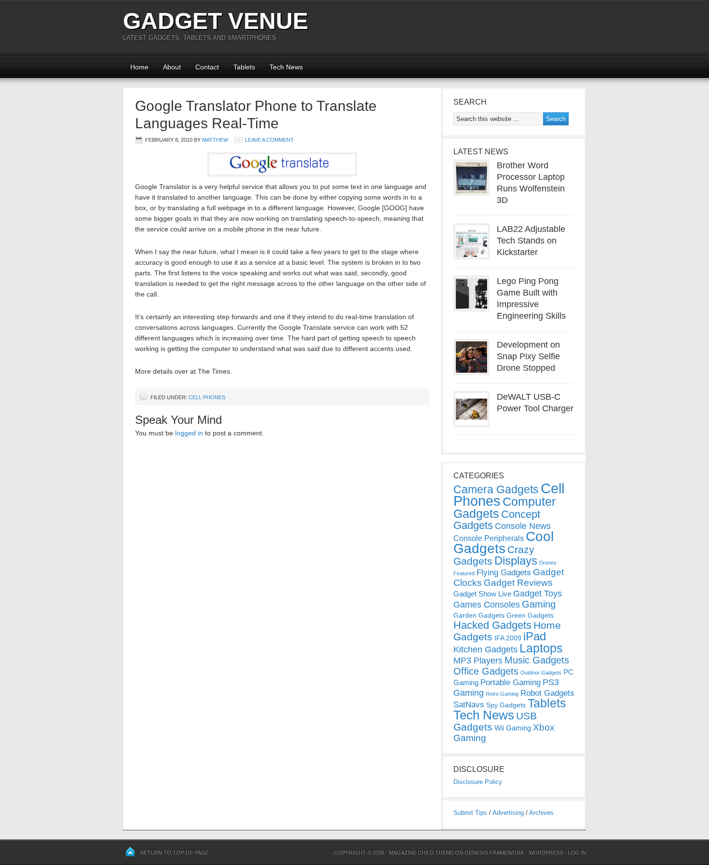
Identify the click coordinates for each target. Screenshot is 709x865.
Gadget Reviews (518, 583)
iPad (534, 636)
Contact (207, 67)
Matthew (215, 140)
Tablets (244, 67)
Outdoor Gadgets (540, 673)
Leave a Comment (269, 140)
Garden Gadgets (478, 615)
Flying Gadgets (504, 572)
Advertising (508, 812)
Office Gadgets (485, 671)
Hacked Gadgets (492, 625)
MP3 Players (478, 660)
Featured (464, 573)
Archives (541, 812)
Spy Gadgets (506, 705)
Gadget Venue (215, 21)
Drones (548, 563)
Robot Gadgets (547, 693)
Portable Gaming (510, 682)
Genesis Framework (494, 852)
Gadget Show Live (482, 594)
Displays (515, 560)
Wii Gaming (512, 728)
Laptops (541, 648)
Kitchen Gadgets (485, 649)
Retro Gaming (502, 694)
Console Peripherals (488, 538)
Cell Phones (207, 397)
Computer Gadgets (504, 507)
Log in (577, 852)
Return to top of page (174, 852)
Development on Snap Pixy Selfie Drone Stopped (528, 356)
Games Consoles (486, 604)
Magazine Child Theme (421, 852)
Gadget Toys (537, 593)
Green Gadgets (530, 615)
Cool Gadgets (503, 542)
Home (139, 67)
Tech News (286, 67)
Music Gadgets (536, 660)
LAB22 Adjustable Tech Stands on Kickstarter (531, 240)
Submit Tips (470, 812)
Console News (523, 526)
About (172, 67)
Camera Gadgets (496, 489)
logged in (189, 433)
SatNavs (468, 704)
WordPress (546, 852)
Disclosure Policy (477, 781)
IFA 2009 (507, 638)
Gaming (539, 604)
